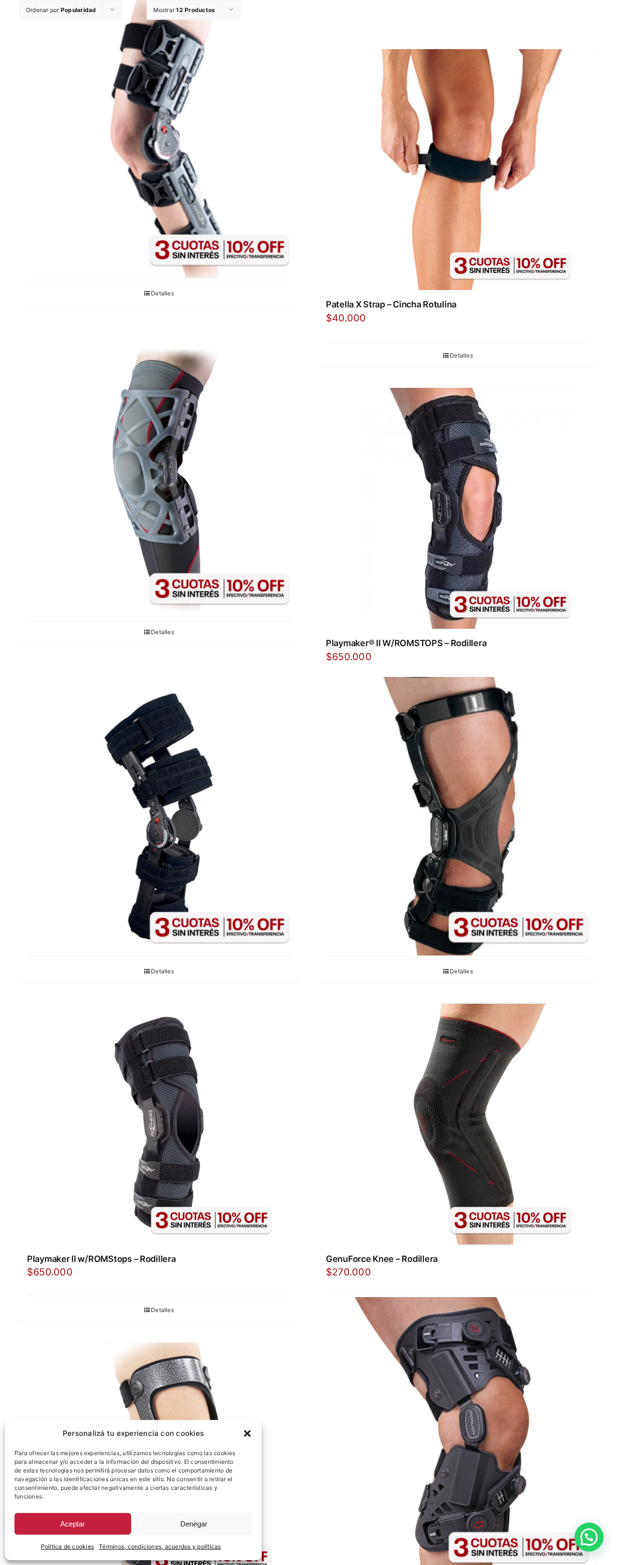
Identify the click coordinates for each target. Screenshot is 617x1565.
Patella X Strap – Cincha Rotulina (391, 304)
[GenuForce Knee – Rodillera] (458, 1124)
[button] (247, 1433)
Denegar (193, 1524)
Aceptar (72, 1524)
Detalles (162, 293)
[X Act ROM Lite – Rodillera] (159, 816)
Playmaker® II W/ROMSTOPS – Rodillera (406, 643)
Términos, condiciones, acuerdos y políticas (160, 1546)
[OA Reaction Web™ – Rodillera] (159, 477)
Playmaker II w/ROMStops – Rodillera (101, 1259)
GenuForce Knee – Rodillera (382, 1259)
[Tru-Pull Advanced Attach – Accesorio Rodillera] (458, 816)
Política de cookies (67, 1546)
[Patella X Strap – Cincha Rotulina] (458, 169)
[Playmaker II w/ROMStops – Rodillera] (159, 1124)
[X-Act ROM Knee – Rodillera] (159, 138)
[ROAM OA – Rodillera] (458, 1436)
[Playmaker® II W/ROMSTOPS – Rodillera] (458, 508)
